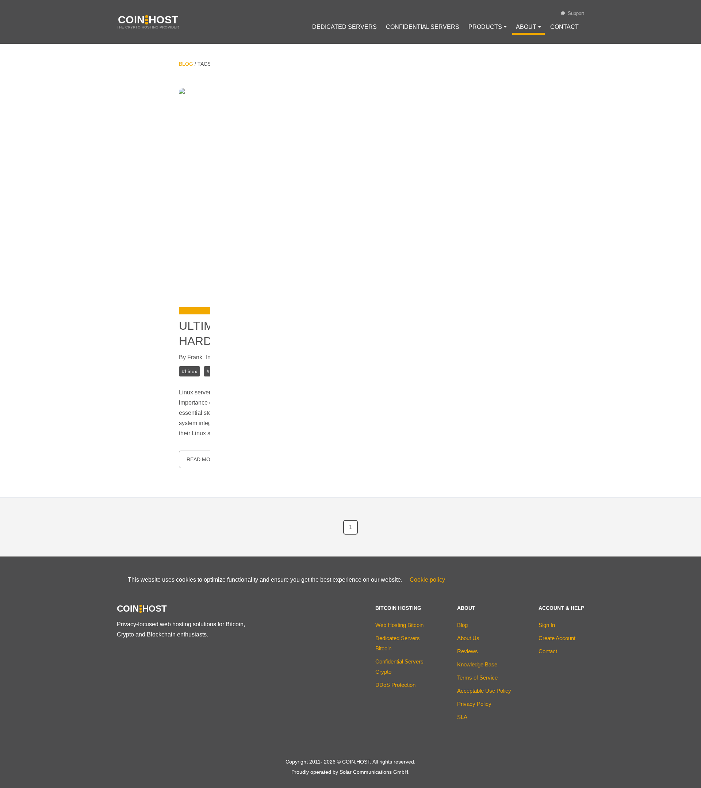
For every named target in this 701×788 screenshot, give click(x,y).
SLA (462, 717)
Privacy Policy (474, 704)
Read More (202, 459)
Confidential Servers (422, 27)
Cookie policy (427, 580)
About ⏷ (528, 27)
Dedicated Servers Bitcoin (397, 643)
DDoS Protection (395, 685)
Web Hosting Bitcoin (399, 625)
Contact (564, 27)
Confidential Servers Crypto (399, 666)
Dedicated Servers (344, 27)
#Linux (189, 371)
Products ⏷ (487, 27)
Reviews (467, 651)
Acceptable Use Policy (484, 691)
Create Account (557, 638)
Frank (194, 357)
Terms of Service (477, 677)
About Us (468, 638)
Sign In (547, 625)
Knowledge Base (477, 664)
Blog (186, 64)
